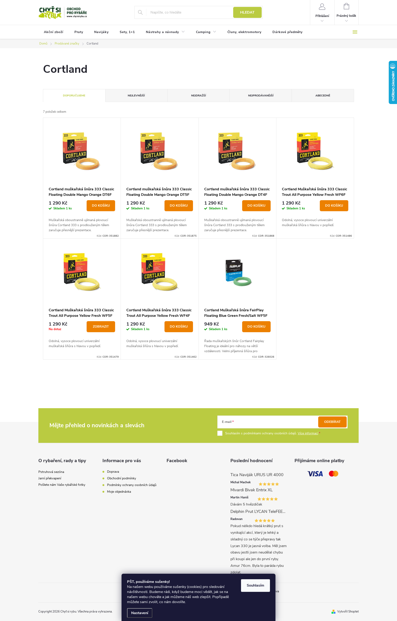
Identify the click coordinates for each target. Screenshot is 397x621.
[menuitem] (53, 32)
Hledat (247, 12)
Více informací (308, 433)
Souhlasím (255, 585)
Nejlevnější (136, 95)
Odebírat (332, 422)
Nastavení (139, 612)
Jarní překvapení (49, 478)
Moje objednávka (119, 491)
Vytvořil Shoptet (348, 612)
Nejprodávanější (260, 95)
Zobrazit (101, 326)
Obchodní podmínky (121, 478)
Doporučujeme (74, 95)
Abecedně (322, 95)
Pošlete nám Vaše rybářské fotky (61, 485)
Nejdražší (198, 95)
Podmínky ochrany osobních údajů (131, 485)
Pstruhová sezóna (51, 472)
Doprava (113, 471)
